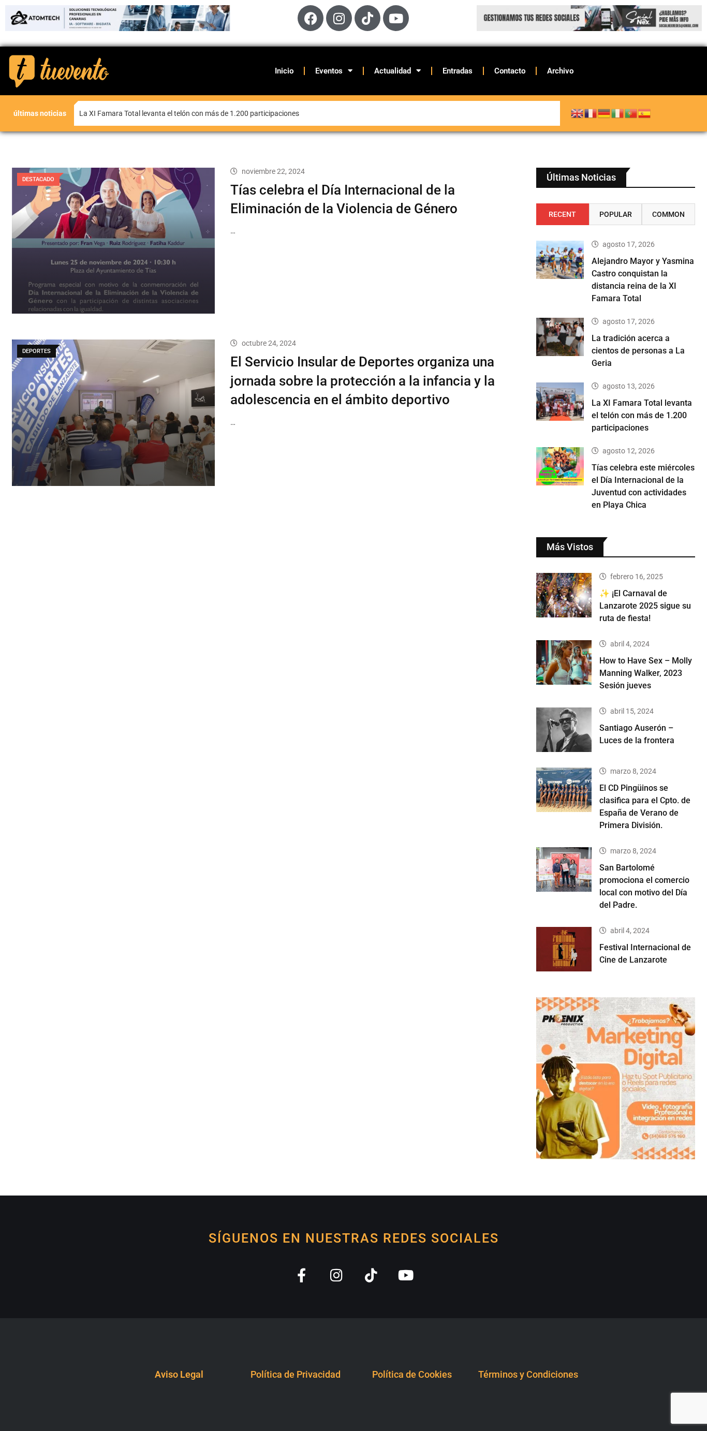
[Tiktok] (367, 18)
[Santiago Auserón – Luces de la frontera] (564, 729)
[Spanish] (645, 112)
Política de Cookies (412, 1374)
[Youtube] (396, 18)
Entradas (458, 71)
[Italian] (618, 112)
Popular (615, 214)
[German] (604, 112)
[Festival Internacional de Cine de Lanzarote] (564, 949)
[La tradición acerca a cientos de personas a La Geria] (560, 337)
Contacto (509, 71)
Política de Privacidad (296, 1374)
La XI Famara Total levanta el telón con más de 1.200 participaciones (642, 415)
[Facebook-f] (301, 1275)
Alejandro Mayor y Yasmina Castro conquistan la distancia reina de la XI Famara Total (148, 113)
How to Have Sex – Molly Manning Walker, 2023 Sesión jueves (645, 673)
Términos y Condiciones (528, 1374)
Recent (562, 214)
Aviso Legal (179, 1374)
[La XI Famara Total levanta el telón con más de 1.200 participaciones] (560, 401)
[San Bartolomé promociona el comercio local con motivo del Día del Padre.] (564, 869)
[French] (591, 112)
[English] (577, 112)
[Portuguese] (631, 112)
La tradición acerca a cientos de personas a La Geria (638, 350)
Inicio (284, 71)
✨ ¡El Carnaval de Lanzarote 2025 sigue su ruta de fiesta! (645, 605)
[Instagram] (339, 18)
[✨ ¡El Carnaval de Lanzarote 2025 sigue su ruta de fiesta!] (564, 595)
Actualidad (392, 71)
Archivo (560, 71)
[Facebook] (310, 18)
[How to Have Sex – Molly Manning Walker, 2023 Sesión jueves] (564, 662)
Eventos (329, 71)
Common (668, 214)
